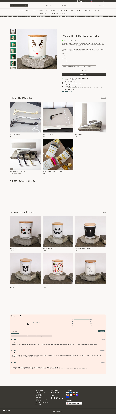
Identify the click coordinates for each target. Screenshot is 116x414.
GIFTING (96, 10)
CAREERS (38, 397)
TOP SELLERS (38, 10)
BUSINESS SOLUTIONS (59, 13)
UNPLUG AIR (50, 10)
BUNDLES (86, 10)
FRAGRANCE (65, 64)
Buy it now (83, 74)
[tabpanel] (58, 353)
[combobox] (19, 5)
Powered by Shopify (57, 411)
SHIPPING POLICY (40, 392)
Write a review (101, 331)
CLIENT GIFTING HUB (41, 399)
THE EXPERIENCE (22, 10)
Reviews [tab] (15, 332)
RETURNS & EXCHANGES (42, 402)
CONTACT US (39, 400)
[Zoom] (37, 49)
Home (63, 33)
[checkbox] (48, 336)
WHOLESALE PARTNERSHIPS (40, 395)
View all (103, 98)
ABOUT (74, 13)
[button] (82, 319)
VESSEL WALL (43, 13)
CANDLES (62, 10)
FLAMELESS (74, 10)
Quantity (64, 58)
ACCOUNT (38, 404)
